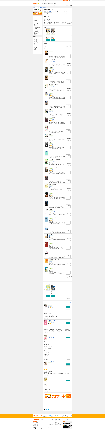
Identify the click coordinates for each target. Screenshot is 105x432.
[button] (48, 40)
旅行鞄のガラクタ (51, 134)
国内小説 (51, 94)
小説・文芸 (55, 5)
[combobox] (46, 3)
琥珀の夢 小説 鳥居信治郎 (52, 184)
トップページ (42, 420)
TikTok (41, 427)
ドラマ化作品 (35, 21)
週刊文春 (47, 291)
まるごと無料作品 (36, 23)
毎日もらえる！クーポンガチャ (37, 26)
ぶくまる (35, 34)
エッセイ (54, 61)
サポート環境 (49, 423)
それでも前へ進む (51, 67)
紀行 (53, 86)
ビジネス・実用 (36, 42)
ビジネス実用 (59, 5)
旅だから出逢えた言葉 (52, 117)
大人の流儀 (50, 209)
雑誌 (34, 43)
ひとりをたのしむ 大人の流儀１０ (53, 167)
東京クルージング (51, 192)
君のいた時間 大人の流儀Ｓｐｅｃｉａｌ (53, 335)
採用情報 (56, 421)
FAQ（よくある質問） (50, 424)
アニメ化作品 (35, 20)
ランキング (42, 422)
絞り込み (41, 3)
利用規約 (56, 422)
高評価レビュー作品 (36, 33)
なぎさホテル (49, 11)
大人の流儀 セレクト (52, 251)
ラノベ (51, 5)
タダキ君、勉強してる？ (52, 59)
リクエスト (49, 426)
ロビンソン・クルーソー (52, 267)
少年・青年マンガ (38, 5)
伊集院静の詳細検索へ (68, 298)
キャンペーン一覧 (36, 30)
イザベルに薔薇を (54, 11)
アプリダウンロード (50, 421)
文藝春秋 (52, 291)
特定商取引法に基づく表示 (58, 424)
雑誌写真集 (62, 5)
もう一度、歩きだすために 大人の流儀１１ (54, 159)
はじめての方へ (67, 5)
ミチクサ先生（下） (52, 36)
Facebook (42, 429)
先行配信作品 (35, 28)
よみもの (52, 269)
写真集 (35, 44)
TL (48, 5)
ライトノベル (35, 40)
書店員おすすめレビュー (36, 32)
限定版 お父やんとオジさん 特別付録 (54, 259)
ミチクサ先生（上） (47, 36)
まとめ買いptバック (36, 25)
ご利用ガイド (70, 5)
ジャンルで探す (35, 47)
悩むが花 (50, 142)
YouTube (42, 428)
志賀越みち (50, 109)
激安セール (35, 24)
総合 (34, 5)
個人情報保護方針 (57, 423)
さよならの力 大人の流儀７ (51, 320)
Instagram (42, 426)
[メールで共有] (46, 409)
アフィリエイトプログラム (51, 427)
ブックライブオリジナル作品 (37, 27)
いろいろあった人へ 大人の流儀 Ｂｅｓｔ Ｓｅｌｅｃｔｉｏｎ (57, 217)
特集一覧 (35, 29)
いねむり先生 (50, 234)
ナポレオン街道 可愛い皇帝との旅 (53, 84)
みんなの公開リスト (36, 31)
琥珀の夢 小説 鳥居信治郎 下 (52, 361)
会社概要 (56, 420)
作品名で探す (35, 49)
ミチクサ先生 (50, 92)
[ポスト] (44, 409)
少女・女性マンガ (41, 5)
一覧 (71, 27)
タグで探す (35, 48)
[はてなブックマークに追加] (48, 409)
